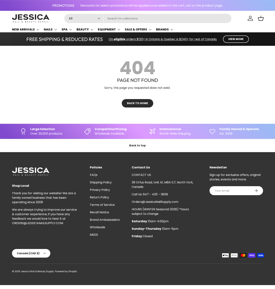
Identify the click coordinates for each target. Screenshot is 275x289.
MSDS (94, 235)
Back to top (137, 145)
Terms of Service (102, 205)
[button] (261, 18)
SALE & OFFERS (136, 29)
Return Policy (99, 197)
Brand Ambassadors (105, 220)
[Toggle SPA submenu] (70, 29)
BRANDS (162, 29)
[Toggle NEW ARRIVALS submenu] (38, 29)
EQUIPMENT (107, 29)
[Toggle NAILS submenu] (55, 29)
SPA (65, 29)
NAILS (48, 29)
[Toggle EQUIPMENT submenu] (119, 29)
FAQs (93, 175)
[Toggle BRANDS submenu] (171, 29)
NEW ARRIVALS (23, 29)
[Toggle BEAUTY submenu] (92, 29)
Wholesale (97, 227)
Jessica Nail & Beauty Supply (37, 271)
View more (236, 39)
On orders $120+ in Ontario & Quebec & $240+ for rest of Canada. (163, 39)
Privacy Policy (100, 190)
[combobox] (147, 18)
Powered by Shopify (66, 271)
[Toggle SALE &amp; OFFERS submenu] (150, 29)
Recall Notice (99, 212)
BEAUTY (83, 29)
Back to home (137, 103)
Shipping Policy (101, 182)
